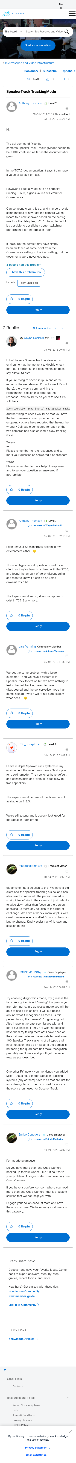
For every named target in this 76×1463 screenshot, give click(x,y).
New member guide (21, 1296)
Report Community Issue (26, 1405)
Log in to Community (22, 1305)
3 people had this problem (23, 265)
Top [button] (5, 1370)
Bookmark (31, 71)
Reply (38, 310)
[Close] (70, 1431)
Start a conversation (38, 45)
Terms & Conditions (23, 1415)
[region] (38, 1444)
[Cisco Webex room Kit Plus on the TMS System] (56, 328)
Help (15, 1410)
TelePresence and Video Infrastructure (29, 63)
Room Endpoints (29, 283)
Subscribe (50, 71)
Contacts (18, 1387)
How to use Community (24, 1291)
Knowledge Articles (21, 1339)
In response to (46, 526)
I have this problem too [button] (26, 272)
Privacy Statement (36, 1447)
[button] (11, 299)
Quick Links (14, 1379)
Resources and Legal (21, 1398)
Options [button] (67, 71)
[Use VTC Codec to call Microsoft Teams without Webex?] (62, 328)
